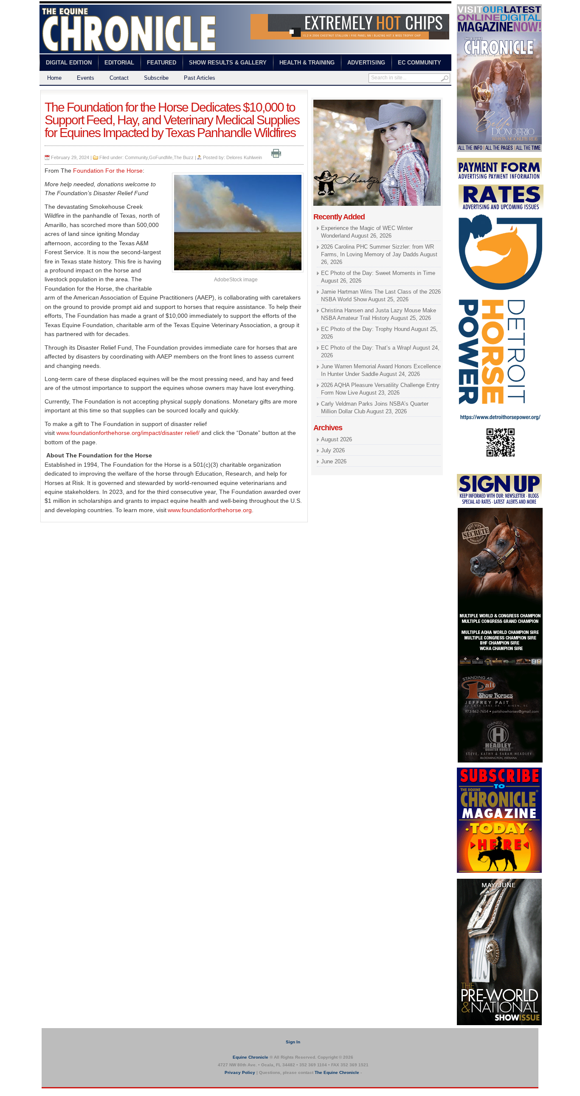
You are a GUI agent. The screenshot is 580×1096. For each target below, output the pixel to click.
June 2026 (333, 461)
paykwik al (324, 93)
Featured (161, 62)
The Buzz (184, 157)
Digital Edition (69, 62)
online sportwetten (361, 93)
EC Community (419, 62)
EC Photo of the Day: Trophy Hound (365, 329)
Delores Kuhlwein (244, 157)
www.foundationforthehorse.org (210, 510)
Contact (119, 78)
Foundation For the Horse (108, 170)
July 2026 (333, 450)
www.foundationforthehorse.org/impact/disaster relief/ (128, 432)
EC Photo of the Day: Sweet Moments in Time (378, 273)
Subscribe (156, 78)
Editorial (119, 62)
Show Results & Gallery (228, 62)
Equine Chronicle (250, 1057)
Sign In (293, 1042)
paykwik (48, 1092)
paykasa (395, 93)
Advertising (366, 62)
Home (54, 78)
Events (85, 78)
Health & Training (307, 62)
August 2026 (336, 439)
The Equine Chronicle (337, 1072)
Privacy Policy (240, 1072)
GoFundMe (160, 157)
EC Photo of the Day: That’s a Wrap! (366, 348)
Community (136, 157)
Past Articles (199, 78)
